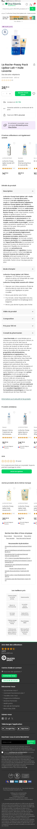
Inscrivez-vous (31, 742)
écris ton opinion (17, 471)
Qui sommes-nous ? (11, 690)
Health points (8, 703)
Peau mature (8, 536)
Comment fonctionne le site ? (14, 693)
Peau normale (18, 536)
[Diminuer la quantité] (3, 93)
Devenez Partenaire (10, 701)
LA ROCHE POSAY (7, 78)
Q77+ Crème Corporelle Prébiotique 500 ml (17, 558)
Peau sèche (27, 536)
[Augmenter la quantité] (10, 93)
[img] (18, 81)
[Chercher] (32, 9)
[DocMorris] (13, 4)
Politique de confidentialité (18, 793)
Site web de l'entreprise (12, 706)
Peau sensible (10, 538)
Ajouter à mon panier (23, 94)
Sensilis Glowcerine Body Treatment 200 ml (17, 571)
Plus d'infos (12, 127)
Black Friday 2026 (9, 709)
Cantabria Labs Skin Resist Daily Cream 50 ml (18, 579)
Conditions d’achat (18, 796)
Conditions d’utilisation (18, 795)
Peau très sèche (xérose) (23, 538)
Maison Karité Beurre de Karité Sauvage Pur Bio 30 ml (17, 551)
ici (26, 767)
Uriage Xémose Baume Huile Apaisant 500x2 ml (18, 547)
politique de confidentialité (18, 752)
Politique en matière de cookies (18, 798)
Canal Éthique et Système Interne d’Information (18, 799)
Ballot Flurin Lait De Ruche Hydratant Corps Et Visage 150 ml (18, 561)
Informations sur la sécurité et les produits (16, 399)
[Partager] (34, 64)
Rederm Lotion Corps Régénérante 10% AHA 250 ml (17, 575)
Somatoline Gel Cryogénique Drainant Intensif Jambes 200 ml (16, 555)
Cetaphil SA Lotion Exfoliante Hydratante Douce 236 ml (17, 565)
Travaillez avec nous (11, 696)
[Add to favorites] (33, 93)
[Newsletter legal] (3, 753)
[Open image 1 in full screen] (18, 42)
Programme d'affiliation (12, 698)
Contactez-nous (9, 676)
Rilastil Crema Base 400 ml (17, 568)
